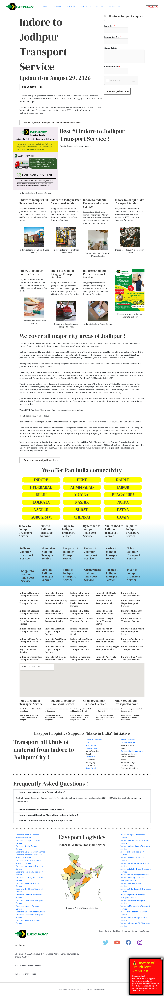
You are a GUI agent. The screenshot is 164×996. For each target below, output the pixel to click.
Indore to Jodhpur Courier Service (31, 272)
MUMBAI (82, 494)
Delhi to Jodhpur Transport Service (26, 553)
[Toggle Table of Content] (40, 87)
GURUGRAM (41, 517)
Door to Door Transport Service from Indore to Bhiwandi (105, 717)
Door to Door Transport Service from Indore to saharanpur (130, 717)
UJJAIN (123, 517)
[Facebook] (128, 942)
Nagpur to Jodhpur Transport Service (27, 576)
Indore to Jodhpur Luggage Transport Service (63, 274)
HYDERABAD (41, 487)
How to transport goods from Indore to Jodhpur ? (42, 792)
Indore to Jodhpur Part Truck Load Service (66, 201)
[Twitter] (105, 942)
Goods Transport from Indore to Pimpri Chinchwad (81, 710)
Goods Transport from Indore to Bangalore (56, 710)
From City (109, 26)
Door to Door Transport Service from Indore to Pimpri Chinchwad (79, 717)
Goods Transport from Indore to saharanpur (132, 710)
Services (57, 7)
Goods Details (111, 48)
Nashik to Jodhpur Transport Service (112, 553)
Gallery (99, 7)
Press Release (115, 7)
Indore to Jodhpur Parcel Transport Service (94, 274)
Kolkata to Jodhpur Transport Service (90, 553)
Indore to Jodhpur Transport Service (25, 531)
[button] (152, 6)
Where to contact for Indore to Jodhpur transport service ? (46, 820)
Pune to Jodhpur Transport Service (46, 531)
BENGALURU (123, 494)
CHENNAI (82, 517)
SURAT (82, 509)
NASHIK (82, 502)
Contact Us (86, 7)
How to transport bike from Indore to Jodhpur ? (41, 809)
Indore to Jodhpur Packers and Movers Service (95, 203)
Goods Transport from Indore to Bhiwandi (107, 710)
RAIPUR (123, 480)
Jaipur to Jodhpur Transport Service (132, 531)
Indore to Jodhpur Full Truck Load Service (34, 201)
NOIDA (123, 502)
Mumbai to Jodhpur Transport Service (48, 553)
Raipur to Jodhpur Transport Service (68, 531)
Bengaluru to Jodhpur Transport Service (71, 553)
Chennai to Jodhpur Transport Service (112, 575)
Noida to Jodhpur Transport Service (133, 553)
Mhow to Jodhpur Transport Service (126, 702)
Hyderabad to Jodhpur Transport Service (91, 531)
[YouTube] (117, 942)
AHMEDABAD (82, 487)
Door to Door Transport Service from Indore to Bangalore (54, 717)
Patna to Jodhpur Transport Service (69, 575)
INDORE (41, 480)
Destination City (112, 37)
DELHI (41, 494)
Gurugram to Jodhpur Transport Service (92, 575)
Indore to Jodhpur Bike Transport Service (129, 201)
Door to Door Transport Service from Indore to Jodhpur (29, 717)
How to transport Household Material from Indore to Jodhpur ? (48, 815)
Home (45, 7)
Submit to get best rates (117, 91)
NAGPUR (41, 509)
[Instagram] (139, 942)
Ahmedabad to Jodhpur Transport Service (114, 531)
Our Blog (71, 7)
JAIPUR (123, 487)
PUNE (82, 480)
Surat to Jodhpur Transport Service (48, 575)
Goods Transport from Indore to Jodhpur (31, 710)
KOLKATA (41, 502)
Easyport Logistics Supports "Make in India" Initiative (82, 733)
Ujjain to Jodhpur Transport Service (133, 575)
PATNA (123, 509)
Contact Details (112, 66)
